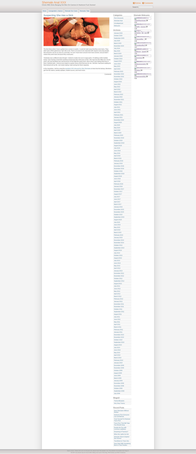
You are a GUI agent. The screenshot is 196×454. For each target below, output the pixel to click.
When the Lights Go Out (121, 434)
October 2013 (118, 255)
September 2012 (119, 281)
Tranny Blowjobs (119, 401)
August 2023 (118, 61)
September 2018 (119, 173)
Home (45, 11)
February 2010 (118, 360)
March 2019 (117, 158)
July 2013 (117, 260)
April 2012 (117, 294)
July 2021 (117, 107)
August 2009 (118, 373)
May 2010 (117, 352)
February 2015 (118, 235)
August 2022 (118, 81)
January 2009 (118, 380)
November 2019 (119, 138)
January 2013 (118, 271)
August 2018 (118, 176)
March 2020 (117, 133)
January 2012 (118, 301)
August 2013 (118, 258)
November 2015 (119, 212)
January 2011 (118, 332)
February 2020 (118, 135)
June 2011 (117, 319)
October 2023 (118, 59)
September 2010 (119, 342)
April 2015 (117, 230)
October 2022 (118, 79)
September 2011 (119, 311)
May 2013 (117, 266)
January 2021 (118, 117)
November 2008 (119, 386)
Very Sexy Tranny (119, 403)
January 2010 (118, 363)
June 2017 (117, 199)
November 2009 (119, 368)
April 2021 (117, 112)
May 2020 (117, 128)
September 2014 (119, 248)
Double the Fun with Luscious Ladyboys (120, 428)
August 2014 (118, 250)
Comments (148, 3)
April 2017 (117, 202)
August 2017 (118, 194)
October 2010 (118, 340)
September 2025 (119, 38)
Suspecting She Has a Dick (58, 15)
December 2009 (119, 365)
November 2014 (119, 242)
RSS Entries (111, 452)
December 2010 (119, 335)
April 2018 (117, 181)
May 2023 (117, 66)
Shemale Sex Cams (71, 11)
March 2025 (117, 43)
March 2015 (117, 232)
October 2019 (118, 140)
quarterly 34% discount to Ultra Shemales (78, 68)
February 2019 (118, 161)
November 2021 (119, 99)
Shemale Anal (118, 20)
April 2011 (117, 324)
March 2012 (117, 296)
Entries (138, 3)
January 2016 (118, 207)
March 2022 (117, 92)
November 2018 (119, 168)
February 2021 (118, 115)
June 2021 (117, 110)
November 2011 (119, 306)
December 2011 (119, 304)
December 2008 (119, 383)
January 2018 (118, 186)
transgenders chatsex (56, 11)
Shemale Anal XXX (54, 2)
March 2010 (117, 358)
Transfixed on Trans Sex (121, 441)
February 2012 (118, 299)
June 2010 (117, 350)
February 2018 (118, 184)
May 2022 (117, 87)
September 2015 (119, 217)
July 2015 (117, 222)
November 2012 (119, 276)
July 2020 (117, 125)
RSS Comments (121, 452)
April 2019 (117, 156)
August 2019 (118, 145)
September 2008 (119, 391)
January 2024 (118, 56)
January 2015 (118, 237)
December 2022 (119, 74)
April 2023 (117, 69)
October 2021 (118, 102)
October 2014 (118, 245)
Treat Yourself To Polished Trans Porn (122, 420)
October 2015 (118, 214)
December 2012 (119, 273)
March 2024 (117, 53)
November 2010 (119, 337)
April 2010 (117, 355)
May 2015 (117, 227)
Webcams (117, 26)
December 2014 (119, 240)
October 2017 (118, 191)
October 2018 (118, 171)
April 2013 (117, 268)
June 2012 (117, 289)
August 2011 (118, 314)
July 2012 (117, 286)
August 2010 (118, 345)
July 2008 (117, 393)
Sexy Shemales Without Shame (121, 411)
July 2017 (117, 197)
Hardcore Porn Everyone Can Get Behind (121, 415)
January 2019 (118, 163)
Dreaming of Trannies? (121, 432)
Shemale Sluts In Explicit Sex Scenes (121, 437)
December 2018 (119, 166)
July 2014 (117, 253)
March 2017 (117, 204)
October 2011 (118, 309)
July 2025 (117, 41)
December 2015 (119, 209)
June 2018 (117, 179)
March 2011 (117, 327)
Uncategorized (118, 23)
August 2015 (118, 219)
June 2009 (117, 375)
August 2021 (118, 104)
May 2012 (117, 291)
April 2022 (117, 89)
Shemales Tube (84, 11)
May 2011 (117, 322)
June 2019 (117, 150)
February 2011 (118, 329)
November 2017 (119, 189)
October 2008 (118, 388)
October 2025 (118, 35)
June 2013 (117, 263)
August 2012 (118, 283)
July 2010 (117, 347)
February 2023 (118, 71)
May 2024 (117, 51)
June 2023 (117, 64)
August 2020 (118, 122)
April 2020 (117, 130)
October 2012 (118, 278)
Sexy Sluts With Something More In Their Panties (122, 444)
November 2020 (119, 120)
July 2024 (117, 48)
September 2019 (119, 143)
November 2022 (119, 76)
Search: (135, 7)
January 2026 (118, 33)
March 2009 (117, 378)
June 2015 (117, 225)
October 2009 (118, 370)
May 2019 (117, 153)
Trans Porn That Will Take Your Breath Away (122, 424)
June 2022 (117, 84)
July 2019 (117, 148)
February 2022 (118, 94)
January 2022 (118, 97)
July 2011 (117, 317)
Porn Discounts (118, 18)
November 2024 (119, 46)
